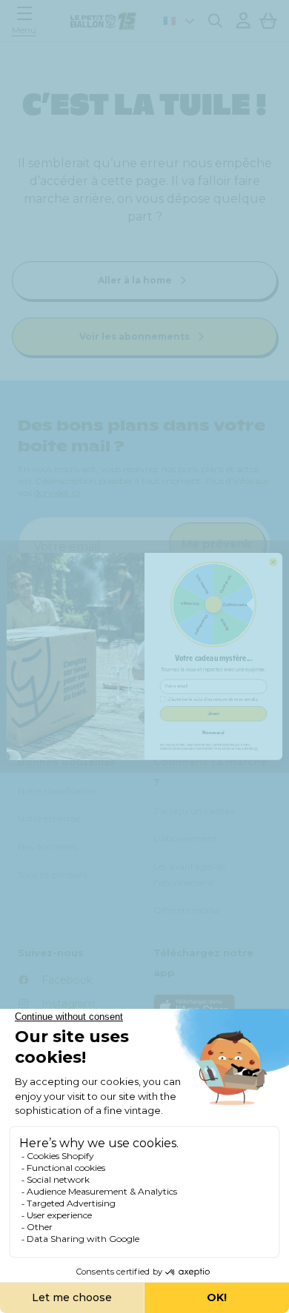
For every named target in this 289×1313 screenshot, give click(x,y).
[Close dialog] (273, 562)
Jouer (213, 713)
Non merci (213, 732)
